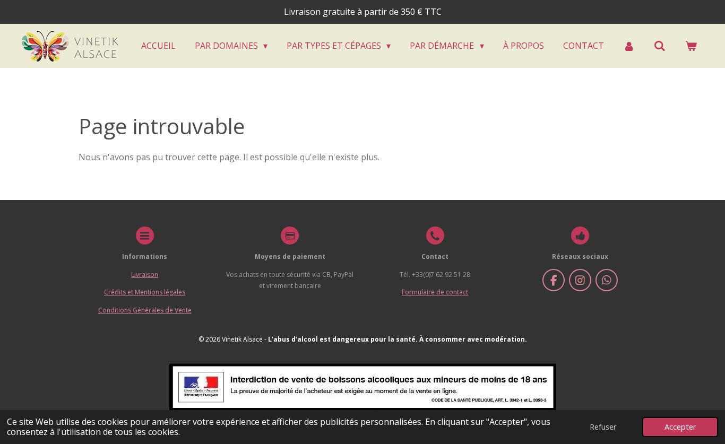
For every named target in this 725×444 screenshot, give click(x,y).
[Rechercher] (659, 45)
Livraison (144, 274)
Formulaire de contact (435, 292)
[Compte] (629, 45)
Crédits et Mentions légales (144, 292)
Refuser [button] (603, 427)
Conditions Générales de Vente (145, 310)
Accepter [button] (680, 427)
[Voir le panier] (691, 45)
